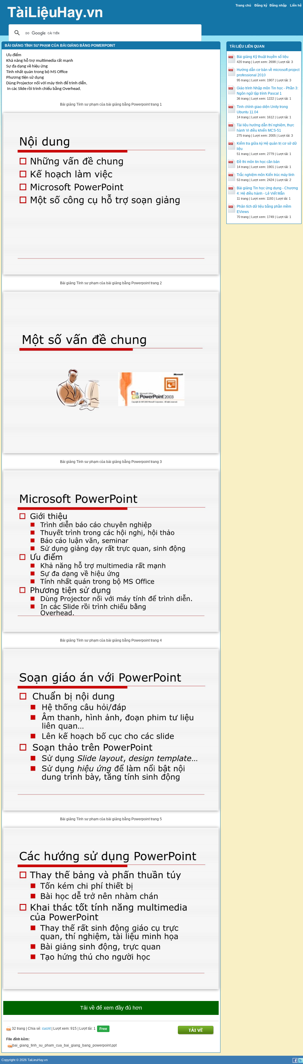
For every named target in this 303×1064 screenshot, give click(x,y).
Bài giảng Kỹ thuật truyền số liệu (263, 57)
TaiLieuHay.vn (38, 1060)
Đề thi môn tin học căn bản (258, 162)
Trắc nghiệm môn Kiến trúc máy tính (265, 175)
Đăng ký (260, 5)
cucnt (46, 1029)
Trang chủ (243, 5)
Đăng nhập (278, 5)
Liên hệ (296, 5)
